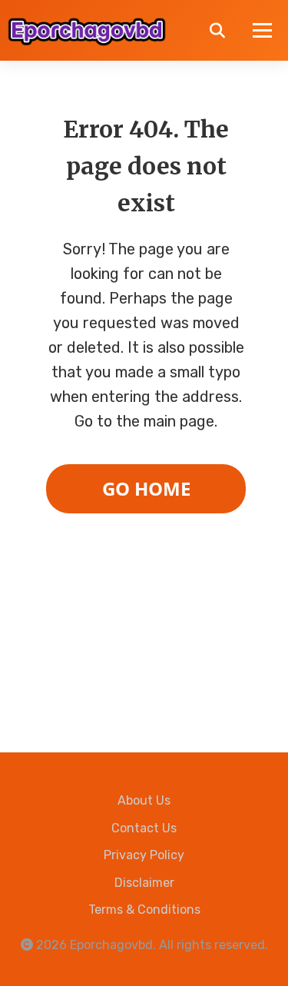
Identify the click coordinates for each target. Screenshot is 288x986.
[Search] (217, 31)
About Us (144, 800)
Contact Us (144, 828)
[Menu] (262, 30)
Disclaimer (144, 882)
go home (146, 488)
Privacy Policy (144, 855)
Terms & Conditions (144, 909)
